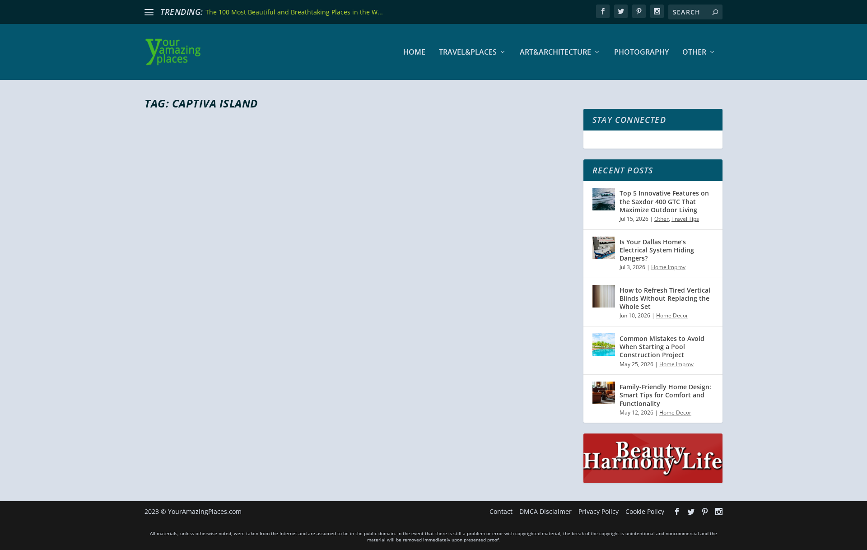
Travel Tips (685, 219)
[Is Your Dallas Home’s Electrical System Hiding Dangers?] (603, 248)
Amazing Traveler (183, 371)
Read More (177, 407)
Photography (641, 52)
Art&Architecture (555, 52)
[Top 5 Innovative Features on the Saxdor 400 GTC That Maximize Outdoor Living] (603, 199)
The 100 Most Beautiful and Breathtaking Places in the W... (294, 12)
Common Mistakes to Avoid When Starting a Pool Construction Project (662, 346)
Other (694, 52)
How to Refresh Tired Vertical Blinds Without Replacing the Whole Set (665, 298)
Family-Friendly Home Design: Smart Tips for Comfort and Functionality (665, 394)
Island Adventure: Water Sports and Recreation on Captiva (330, 354)
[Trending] (149, 12)
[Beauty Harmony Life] (652, 480)
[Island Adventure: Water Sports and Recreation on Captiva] (329, 228)
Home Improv (668, 267)
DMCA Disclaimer (545, 511)
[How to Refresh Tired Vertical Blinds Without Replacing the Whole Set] (603, 296)
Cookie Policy (644, 511)
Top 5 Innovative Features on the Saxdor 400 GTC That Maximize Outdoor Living (664, 201)
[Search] (715, 12)
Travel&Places (468, 52)
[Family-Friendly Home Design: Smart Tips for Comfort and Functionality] (603, 393)
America (260, 371)
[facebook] (603, 11)
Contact (501, 511)
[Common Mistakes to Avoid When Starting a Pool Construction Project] (603, 344)
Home (414, 52)
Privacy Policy (598, 511)
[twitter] (621, 11)
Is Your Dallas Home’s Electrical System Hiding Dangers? (657, 250)
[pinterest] (639, 11)
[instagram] (657, 11)
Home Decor (672, 315)
